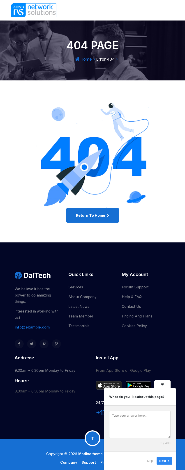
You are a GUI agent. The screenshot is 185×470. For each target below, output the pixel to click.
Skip (150, 461)
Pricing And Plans (137, 316)
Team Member (80, 316)
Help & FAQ (132, 296)
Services (75, 287)
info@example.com (32, 327)
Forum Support (135, 287)
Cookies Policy (134, 326)
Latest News (78, 306)
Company (68, 462)
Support (89, 462)
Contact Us (131, 306)
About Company (82, 296)
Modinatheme (90, 454)
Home (85, 59)
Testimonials (78, 326)
